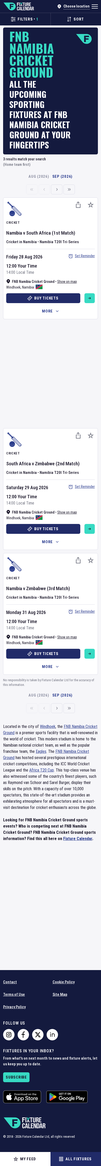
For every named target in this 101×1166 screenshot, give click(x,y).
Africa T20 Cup (41, 770)
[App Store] (22, 1096)
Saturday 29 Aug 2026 (27, 487)
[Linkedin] (52, 1034)
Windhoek (13, 287)
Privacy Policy (14, 1007)
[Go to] (89, 298)
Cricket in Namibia (21, 242)
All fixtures (79, 1159)
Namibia (14, 233)
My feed (28, 1159)
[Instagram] (9, 1034)
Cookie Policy (64, 982)
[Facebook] (23, 1034)
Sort (79, 19)
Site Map (60, 994)
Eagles (41, 751)
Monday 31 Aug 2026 (26, 612)
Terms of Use (14, 994)
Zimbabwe (45, 464)
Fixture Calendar (77, 838)
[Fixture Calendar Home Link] (18, 6)
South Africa (38, 233)
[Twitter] (38, 1034)
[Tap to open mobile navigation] (95, 6)
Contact (10, 982)
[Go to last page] (69, 189)
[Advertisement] (50, 373)
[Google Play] (67, 1096)
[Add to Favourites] (90, 205)
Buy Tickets (46, 298)
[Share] (78, 205)
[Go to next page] (56, 189)
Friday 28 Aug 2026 (24, 257)
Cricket (13, 222)
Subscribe (16, 1077)
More (47, 311)
